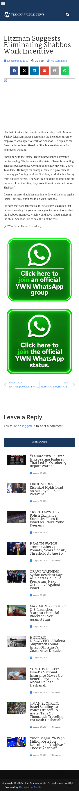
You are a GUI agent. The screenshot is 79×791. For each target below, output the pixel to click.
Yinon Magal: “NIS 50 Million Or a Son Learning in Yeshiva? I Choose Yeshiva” (48, 743)
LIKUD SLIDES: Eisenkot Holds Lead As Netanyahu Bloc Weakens (46, 489)
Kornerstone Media (30, 787)
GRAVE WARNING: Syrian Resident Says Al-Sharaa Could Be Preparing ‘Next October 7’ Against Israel (46, 580)
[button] (3, 3)
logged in (28, 426)
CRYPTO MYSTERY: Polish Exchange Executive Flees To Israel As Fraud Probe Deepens (47, 519)
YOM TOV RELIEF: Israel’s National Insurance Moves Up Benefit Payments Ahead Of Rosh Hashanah (46, 677)
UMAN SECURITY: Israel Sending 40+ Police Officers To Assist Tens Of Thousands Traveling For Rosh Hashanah (46, 712)
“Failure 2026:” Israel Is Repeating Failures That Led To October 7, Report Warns (48, 461)
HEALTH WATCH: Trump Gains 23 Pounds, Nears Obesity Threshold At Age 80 (48, 548)
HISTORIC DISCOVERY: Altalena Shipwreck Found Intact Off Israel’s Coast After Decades (47, 644)
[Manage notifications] (70, 783)
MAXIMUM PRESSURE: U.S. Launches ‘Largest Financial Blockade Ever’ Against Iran (48, 613)
